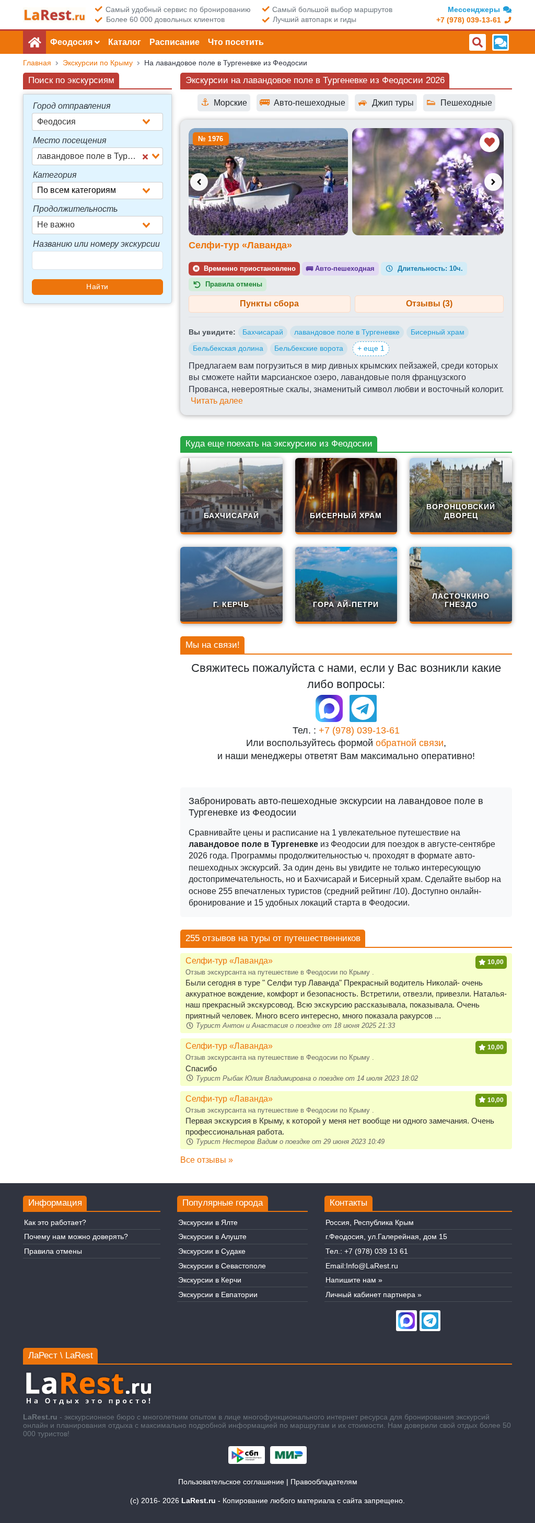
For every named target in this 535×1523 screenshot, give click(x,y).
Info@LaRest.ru (372, 1266)
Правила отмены (53, 1251)
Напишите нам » (353, 1280)
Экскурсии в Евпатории (218, 1294)
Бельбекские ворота (308, 348)
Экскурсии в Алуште (212, 1236)
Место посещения (70, 140)
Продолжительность (75, 208)
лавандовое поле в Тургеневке (347, 332)
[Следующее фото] (493, 182)
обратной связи (410, 743)
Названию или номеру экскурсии (96, 243)
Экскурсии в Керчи (209, 1280)
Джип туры (386, 102)
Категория (55, 174)
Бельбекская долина (228, 348)
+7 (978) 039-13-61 (359, 730)
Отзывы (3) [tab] (429, 303)
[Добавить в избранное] (489, 142)
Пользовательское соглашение (231, 1482)
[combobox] (97, 122)
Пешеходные (459, 102)
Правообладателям (323, 1482)
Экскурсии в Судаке (212, 1251)
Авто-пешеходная (340, 268)
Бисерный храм (437, 332)
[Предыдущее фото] (199, 182)
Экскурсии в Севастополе (222, 1266)
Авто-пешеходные (302, 102)
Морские (224, 102)
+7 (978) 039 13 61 (376, 1251)
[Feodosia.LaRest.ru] (54, 14)
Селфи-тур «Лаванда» (240, 245)
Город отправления (72, 105)
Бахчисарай (262, 332)
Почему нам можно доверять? (76, 1236)
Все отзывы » (206, 1159)
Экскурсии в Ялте (208, 1222)
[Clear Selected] (145, 156)
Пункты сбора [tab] (269, 303)
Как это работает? (55, 1222)
